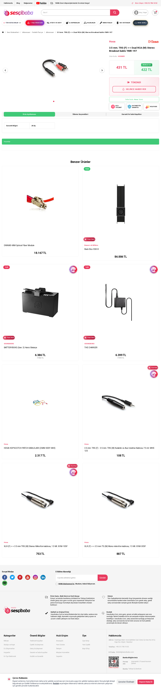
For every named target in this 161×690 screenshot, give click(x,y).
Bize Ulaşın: (146, 3)
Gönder (102, 578)
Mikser (6, 641)
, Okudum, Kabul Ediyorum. (76, 584)
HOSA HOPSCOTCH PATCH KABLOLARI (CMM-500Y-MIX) (29, 448)
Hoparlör (7, 652)
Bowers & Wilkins (91, 245)
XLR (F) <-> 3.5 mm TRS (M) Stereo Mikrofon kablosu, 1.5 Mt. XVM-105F (36, 546)
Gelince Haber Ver (136, 89)
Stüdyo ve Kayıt (9, 645)
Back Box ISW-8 (91, 249)
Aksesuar (50, 32)
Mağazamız (28, 3)
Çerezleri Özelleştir (126, 682)
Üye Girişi (85, 641)
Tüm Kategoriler (12, 23)
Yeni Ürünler (60, 645)
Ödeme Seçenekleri (80, 114)
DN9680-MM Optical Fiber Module (19, 245)
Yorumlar (7, 142)
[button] (53, 101)
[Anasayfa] (3, 32)
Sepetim (59, 656)
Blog (18, 3)
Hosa (112, 41)
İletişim (59, 648)
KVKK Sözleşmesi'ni (66, 584)
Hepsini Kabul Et (145, 682)
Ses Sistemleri (13, 32)
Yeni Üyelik (86, 645)
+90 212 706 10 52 (122, 647)
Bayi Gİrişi (86, 648)
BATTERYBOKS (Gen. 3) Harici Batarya (20, 347)
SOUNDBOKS (9, 344)
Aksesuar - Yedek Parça (32, 32)
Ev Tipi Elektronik (10, 656)
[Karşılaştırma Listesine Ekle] (75, 168)
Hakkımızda (8, 3)
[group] (53, 68)
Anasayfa (59, 641)
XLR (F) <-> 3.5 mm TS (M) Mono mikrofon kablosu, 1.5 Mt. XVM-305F (115, 546)
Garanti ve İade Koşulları (132, 114)
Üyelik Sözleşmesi (36, 645)
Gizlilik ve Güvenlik (36, 656)
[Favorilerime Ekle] (75, 172)
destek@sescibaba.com (125, 652)
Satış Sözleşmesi (36, 648)
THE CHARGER (90, 347)
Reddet (56, 683)
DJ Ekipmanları (9, 648)
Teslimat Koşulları (36, 641)
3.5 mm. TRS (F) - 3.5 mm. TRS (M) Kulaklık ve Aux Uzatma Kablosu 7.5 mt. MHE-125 (119, 449)
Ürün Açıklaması (29, 114)
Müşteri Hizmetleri (62, 652)
